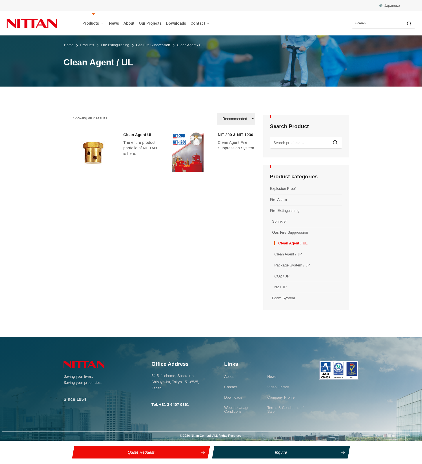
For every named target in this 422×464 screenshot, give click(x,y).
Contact (198, 23)
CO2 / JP (281, 276)
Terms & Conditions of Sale (285, 410)
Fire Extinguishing (284, 211)
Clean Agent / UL (292, 243)
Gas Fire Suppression (290, 232)
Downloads (176, 23)
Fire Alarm (278, 200)
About (129, 23)
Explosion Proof (283, 189)
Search (335, 143)
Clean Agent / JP (288, 254)
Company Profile (281, 397)
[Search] (409, 24)
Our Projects (150, 23)
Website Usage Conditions (236, 410)
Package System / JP (292, 265)
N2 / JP (280, 287)
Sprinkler (279, 221)
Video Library (278, 387)
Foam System (283, 298)
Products (90, 23)
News (114, 23)
